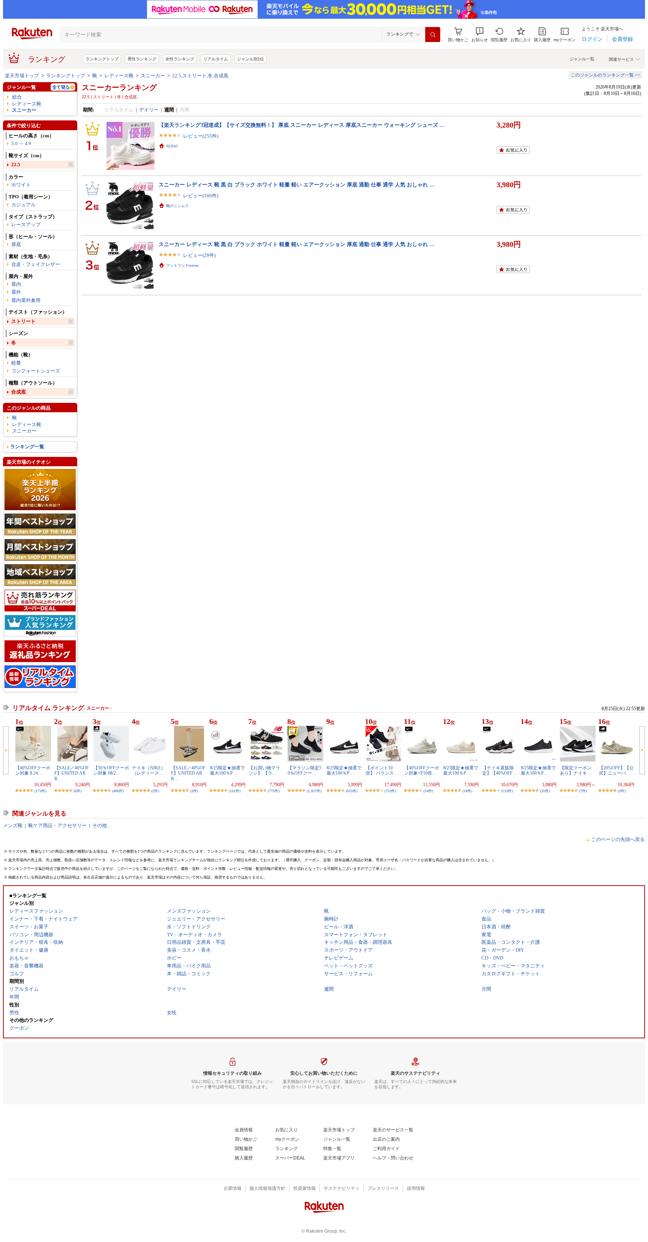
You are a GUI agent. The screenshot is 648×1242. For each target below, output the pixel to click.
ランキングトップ (102, 59)
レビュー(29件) (199, 255)
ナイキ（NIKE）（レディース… (148, 770)
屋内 (16, 284)
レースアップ (25, 224)
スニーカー (153, 75)
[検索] (432, 34)
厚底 (16, 244)
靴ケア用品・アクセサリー (57, 825)
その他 (99, 825)
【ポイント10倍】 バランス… (382, 770)
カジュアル (23, 204)
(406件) (118, 791)
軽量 (16, 363)
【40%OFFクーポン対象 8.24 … (32, 770)
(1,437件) (314, 791)
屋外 (16, 292)
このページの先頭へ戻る (618, 839)
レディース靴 (119, 75)
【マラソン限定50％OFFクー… (304, 770)
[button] (479, 34)
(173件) (40, 791)
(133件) (507, 791)
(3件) (194, 791)
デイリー (149, 110)
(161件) (234, 791)
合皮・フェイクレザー (35, 264)
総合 (17, 97)
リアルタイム (215, 59)
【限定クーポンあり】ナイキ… (575, 770)
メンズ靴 (12, 825)
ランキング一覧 (27, 446)
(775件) (273, 791)
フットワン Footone (182, 265)
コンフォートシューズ (35, 371)
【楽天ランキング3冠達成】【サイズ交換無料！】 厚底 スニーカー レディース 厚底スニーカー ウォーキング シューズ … (302, 125)
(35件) (545, 791)
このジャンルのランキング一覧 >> (605, 75)
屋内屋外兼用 (25, 300)
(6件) (77, 791)
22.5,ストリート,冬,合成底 (200, 75)
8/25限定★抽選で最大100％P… (227, 770)
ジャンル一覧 (582, 59)
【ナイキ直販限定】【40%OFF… (499, 770)
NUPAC (172, 146)
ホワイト (21, 185)
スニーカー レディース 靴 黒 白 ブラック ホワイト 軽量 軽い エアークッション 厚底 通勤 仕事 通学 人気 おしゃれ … (297, 185)
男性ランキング (142, 59)
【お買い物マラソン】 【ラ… (264, 770)
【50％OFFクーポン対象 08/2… (111, 770)
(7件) (583, 791)
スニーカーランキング (119, 87)
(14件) (428, 791)
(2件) (155, 791)
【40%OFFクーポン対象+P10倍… (421, 770)
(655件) (351, 791)
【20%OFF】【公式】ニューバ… (616, 770)
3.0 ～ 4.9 (21, 143)
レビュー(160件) (200, 195)
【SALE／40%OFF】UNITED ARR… (71, 773)
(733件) (390, 791)
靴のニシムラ (177, 206)
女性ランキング (179, 59)
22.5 (15, 164)
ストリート (23, 321)
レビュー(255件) (200, 136)
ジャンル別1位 (250, 59)
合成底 (18, 392)
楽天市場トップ (22, 75)
